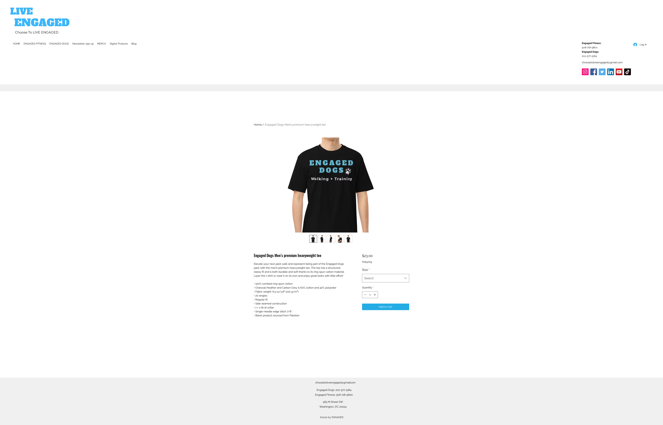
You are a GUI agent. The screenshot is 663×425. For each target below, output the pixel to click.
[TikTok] (627, 71)
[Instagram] (585, 71)
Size (366, 269)
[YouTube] (619, 71)
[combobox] (385, 278)
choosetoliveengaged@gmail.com (602, 62)
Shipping (367, 261)
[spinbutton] (370, 294)
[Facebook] (593, 71)
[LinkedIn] (610, 71)
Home (258, 124)
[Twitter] (602, 71)
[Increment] (375, 294)
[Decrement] (365, 294)
